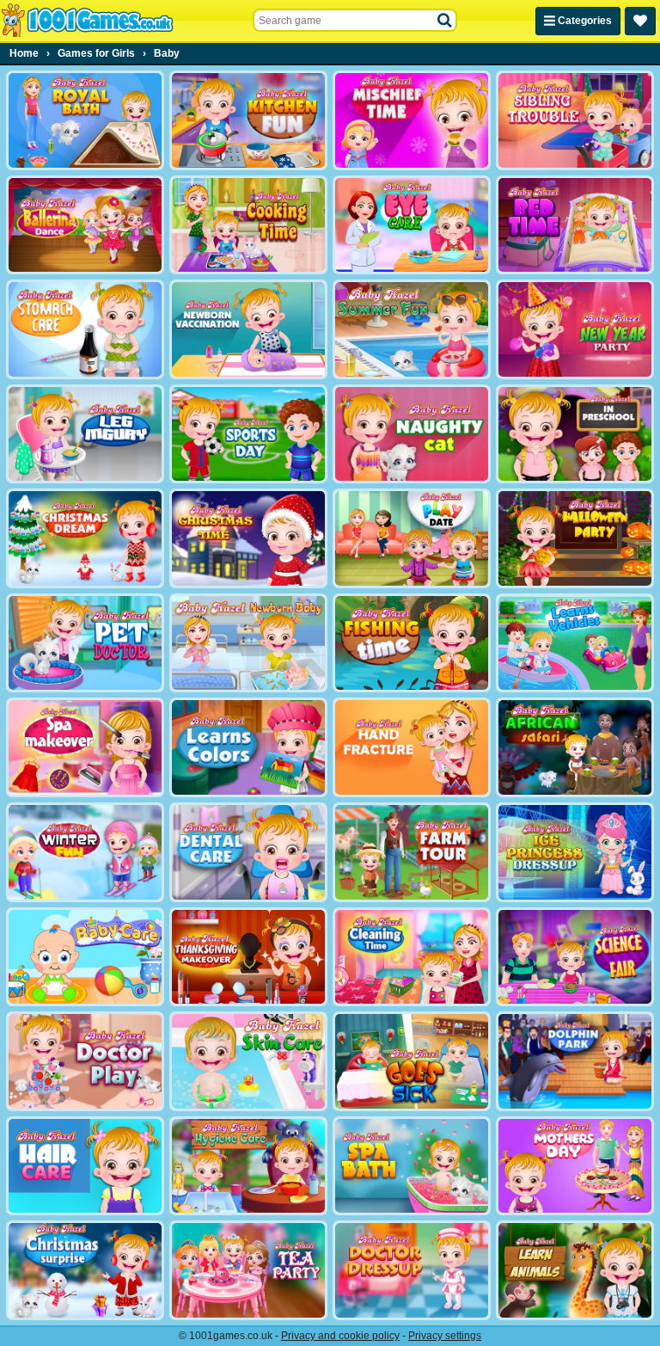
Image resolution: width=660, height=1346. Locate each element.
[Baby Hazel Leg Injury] (85, 434)
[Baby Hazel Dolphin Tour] (575, 1061)
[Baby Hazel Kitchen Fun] (248, 120)
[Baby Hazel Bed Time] (575, 225)
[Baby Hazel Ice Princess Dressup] (575, 852)
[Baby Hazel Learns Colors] (248, 747)
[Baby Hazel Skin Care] (248, 1061)
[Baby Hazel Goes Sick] (412, 1061)
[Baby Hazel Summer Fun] (412, 329)
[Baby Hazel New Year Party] (575, 329)
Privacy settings (444, 1336)
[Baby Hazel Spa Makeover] (85, 747)
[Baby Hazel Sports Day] (248, 434)
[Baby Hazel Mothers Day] (575, 1166)
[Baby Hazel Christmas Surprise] (85, 1270)
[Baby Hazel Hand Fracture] (412, 747)
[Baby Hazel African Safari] (575, 747)
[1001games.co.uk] (87, 21)
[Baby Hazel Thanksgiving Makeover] (248, 957)
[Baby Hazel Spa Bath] (412, 1166)
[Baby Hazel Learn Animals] (575, 1270)
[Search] (445, 20)
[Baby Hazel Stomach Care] (85, 329)
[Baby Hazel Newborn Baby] (248, 643)
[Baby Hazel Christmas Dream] (85, 538)
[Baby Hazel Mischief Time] (412, 120)
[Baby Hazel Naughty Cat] (412, 434)
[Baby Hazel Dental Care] (248, 852)
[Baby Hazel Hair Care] (85, 1166)
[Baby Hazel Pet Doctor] (85, 643)
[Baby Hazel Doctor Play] (85, 1061)
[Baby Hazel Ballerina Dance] (85, 225)
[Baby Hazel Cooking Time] (248, 225)
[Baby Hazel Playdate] (412, 538)
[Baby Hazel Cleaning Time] (412, 957)
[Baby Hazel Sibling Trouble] (575, 120)
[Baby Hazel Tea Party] (248, 1270)
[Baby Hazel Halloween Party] (575, 538)
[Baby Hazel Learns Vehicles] (575, 643)
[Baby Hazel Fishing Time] (412, 643)
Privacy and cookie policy (340, 1336)
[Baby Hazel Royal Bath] (85, 120)
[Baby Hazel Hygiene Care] (248, 1166)
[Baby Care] (85, 957)
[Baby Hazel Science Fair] (575, 957)
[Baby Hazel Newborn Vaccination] (248, 329)
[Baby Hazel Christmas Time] (248, 538)
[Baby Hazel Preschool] (575, 434)
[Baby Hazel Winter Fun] (85, 852)
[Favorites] (640, 21)
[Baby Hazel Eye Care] (412, 225)
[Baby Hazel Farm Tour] (412, 852)
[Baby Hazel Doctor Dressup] (412, 1270)
